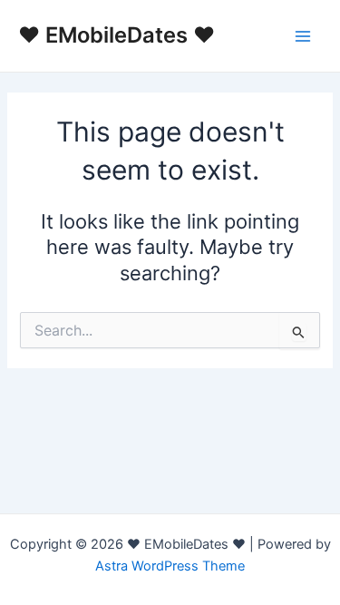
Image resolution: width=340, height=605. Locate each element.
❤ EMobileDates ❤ (116, 35)
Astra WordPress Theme (170, 566)
